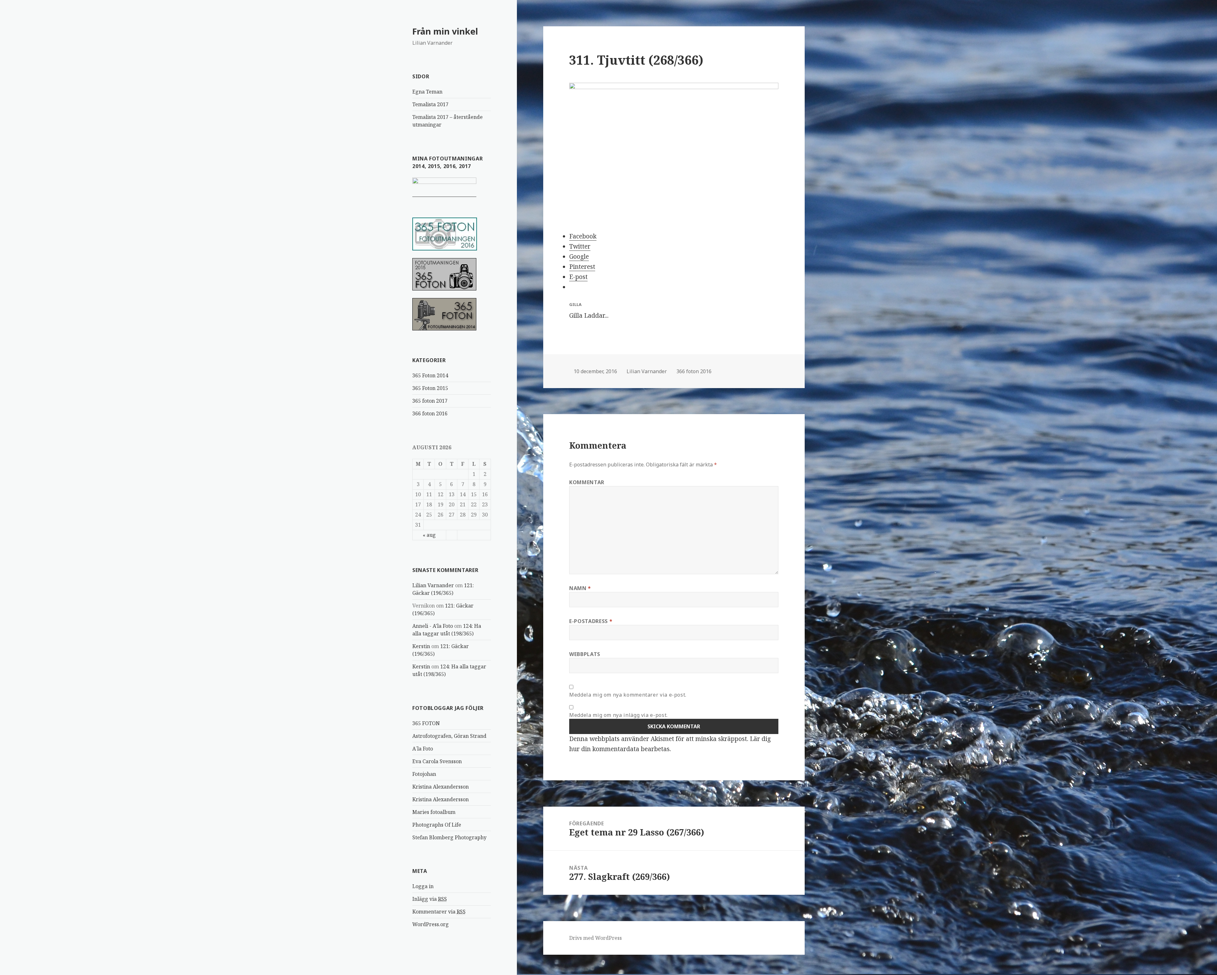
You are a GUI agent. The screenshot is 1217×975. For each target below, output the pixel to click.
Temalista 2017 (430, 104)
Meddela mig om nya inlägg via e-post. (618, 715)
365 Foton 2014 (430, 375)
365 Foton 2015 (430, 388)
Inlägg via (429, 898)
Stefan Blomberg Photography (449, 837)
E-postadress (590, 621)
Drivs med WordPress (595, 937)
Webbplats (584, 654)
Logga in (423, 886)
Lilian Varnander (433, 585)
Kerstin (421, 646)
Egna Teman (427, 91)
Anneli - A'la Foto (432, 625)
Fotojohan (424, 773)
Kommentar (586, 482)
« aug (429, 534)
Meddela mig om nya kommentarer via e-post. (627, 694)
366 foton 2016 (430, 413)
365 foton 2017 (430, 400)
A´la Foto (422, 748)
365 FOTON (426, 723)
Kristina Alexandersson (440, 786)
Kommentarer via (439, 911)
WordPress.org (430, 924)
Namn (580, 588)
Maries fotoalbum (433, 812)
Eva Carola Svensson (437, 761)
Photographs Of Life (436, 824)
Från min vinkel (445, 31)
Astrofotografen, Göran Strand (449, 735)
